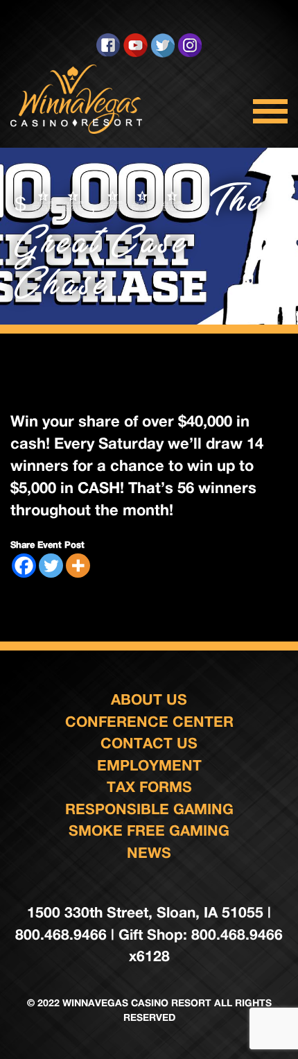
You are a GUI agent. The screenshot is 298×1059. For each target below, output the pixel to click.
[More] (78, 565)
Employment (149, 765)
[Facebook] (24, 565)
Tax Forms (149, 786)
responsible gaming (149, 809)
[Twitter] (51, 565)
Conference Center (149, 721)
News (149, 852)
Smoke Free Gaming (149, 830)
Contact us (149, 743)
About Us (149, 699)
